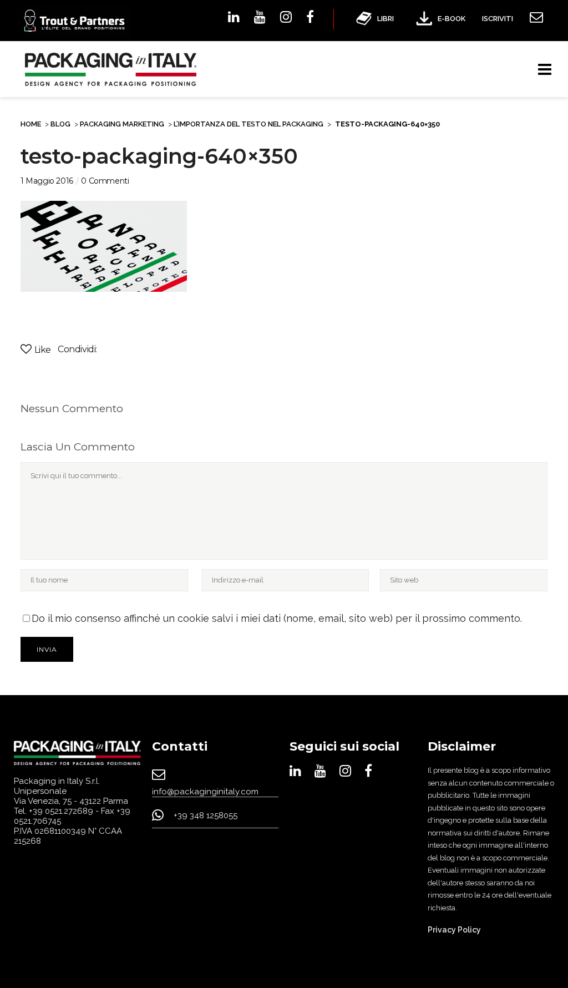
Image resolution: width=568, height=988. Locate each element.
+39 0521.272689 (61, 811)
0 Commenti (105, 181)
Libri (385, 18)
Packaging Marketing (122, 124)
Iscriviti (497, 18)
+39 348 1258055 (205, 815)
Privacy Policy (454, 929)
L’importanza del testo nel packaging (248, 124)
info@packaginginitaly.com (205, 792)
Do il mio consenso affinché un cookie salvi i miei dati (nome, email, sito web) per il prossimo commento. (277, 618)
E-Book (451, 18)
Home (31, 124)
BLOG (60, 124)
